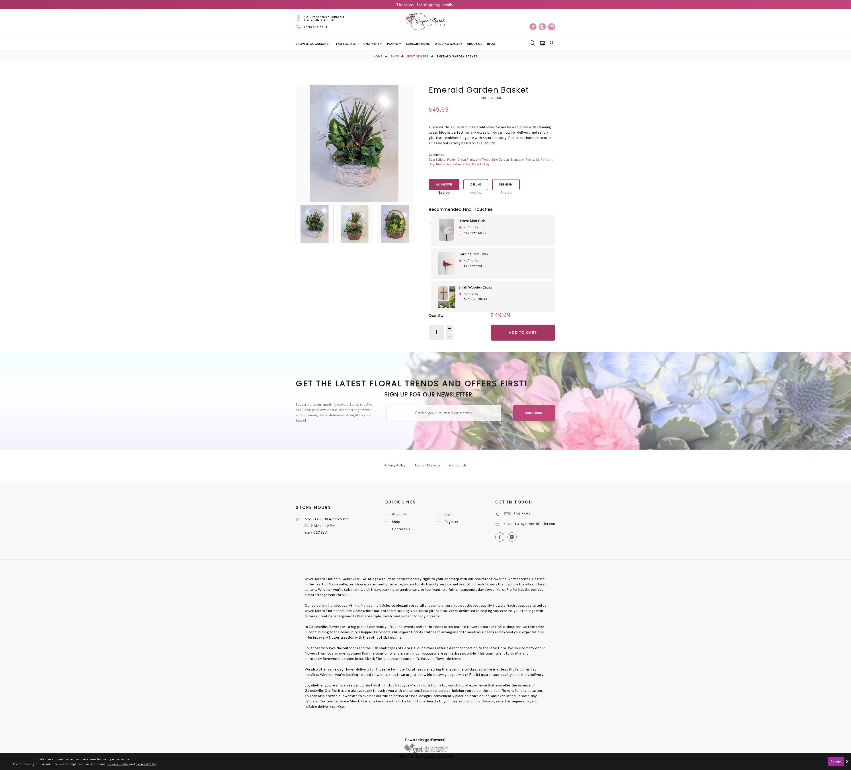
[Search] (532, 43)
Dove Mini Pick (472, 221)
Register (451, 522)
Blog (491, 44)
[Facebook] (533, 26)
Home (378, 56)
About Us (474, 44)
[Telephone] (299, 26)
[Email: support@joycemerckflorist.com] (551, 26)
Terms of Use (146, 764)
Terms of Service (427, 465)
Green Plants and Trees (473, 159)
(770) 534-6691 (316, 27)
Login (449, 514)
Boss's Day (443, 164)
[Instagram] (542, 26)
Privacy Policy (395, 465)
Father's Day (461, 164)
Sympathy (371, 44)
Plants (393, 44)
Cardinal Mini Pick (473, 254)
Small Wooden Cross (475, 287)
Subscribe (534, 413)
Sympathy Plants (522, 159)
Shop (395, 56)
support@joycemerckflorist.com (530, 524)
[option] (355, 144)
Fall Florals (346, 44)
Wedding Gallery (448, 44)
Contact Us (458, 465)
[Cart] (543, 43)
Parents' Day (481, 164)
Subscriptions (418, 44)
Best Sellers (418, 56)
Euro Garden (500, 159)
